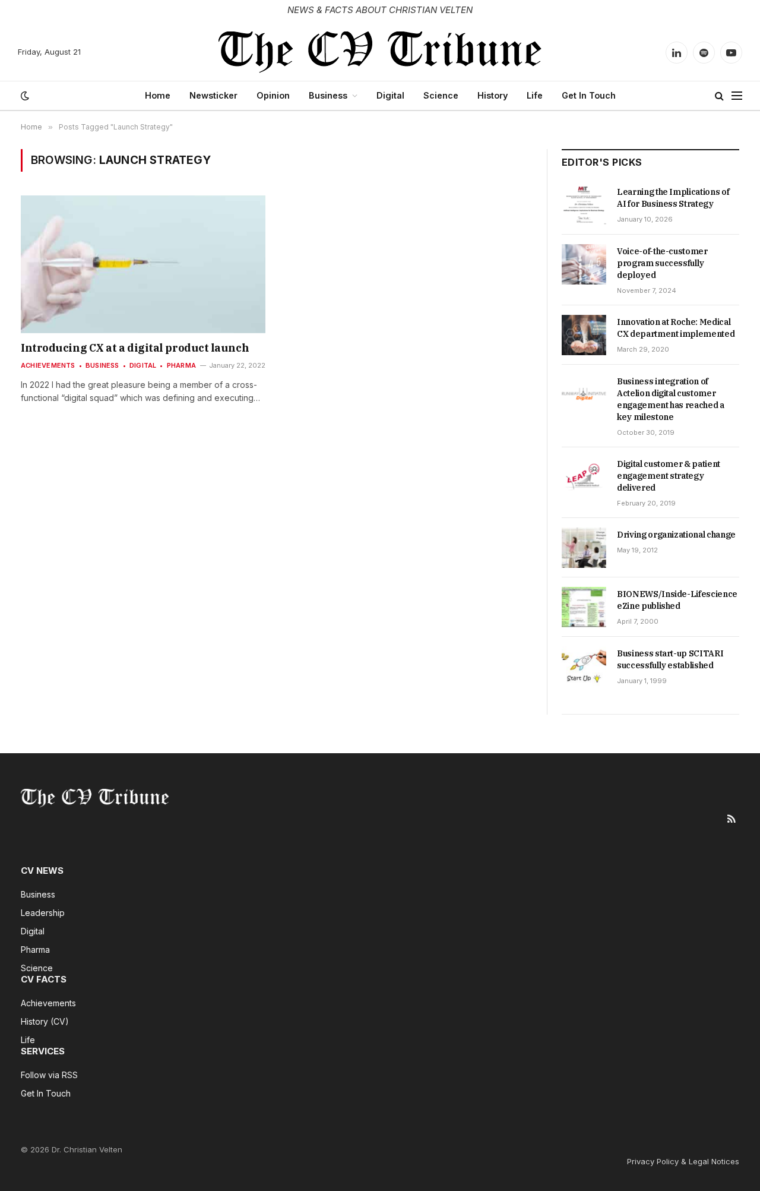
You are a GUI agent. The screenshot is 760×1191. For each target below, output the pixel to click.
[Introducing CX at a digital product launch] (143, 264)
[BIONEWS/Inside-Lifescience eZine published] (584, 607)
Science (440, 95)
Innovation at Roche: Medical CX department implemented (675, 328)
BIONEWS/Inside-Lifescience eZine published (677, 600)
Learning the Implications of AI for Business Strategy (673, 198)
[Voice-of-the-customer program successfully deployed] (584, 264)
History (492, 95)
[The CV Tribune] (380, 53)
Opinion (273, 95)
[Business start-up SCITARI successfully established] (584, 666)
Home (157, 95)
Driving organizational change (676, 534)
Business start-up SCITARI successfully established (670, 659)
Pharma (181, 365)
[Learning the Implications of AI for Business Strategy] (584, 205)
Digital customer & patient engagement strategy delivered (668, 476)
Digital (390, 95)
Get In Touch (589, 95)
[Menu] (737, 96)
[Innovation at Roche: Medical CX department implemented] (584, 335)
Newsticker (213, 95)
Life (535, 95)
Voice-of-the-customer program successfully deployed (662, 263)
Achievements (48, 365)
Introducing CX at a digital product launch (135, 348)
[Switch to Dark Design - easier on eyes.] (24, 95)
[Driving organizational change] (584, 547)
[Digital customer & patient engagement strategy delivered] (584, 477)
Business (328, 95)
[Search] (719, 96)
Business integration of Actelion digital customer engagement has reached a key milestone (670, 399)
